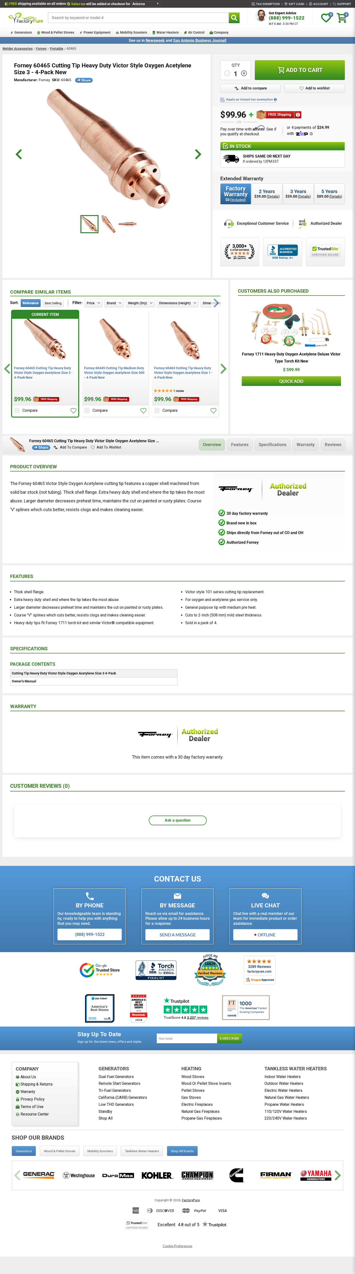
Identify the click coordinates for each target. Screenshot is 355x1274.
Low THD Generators (116, 1104)
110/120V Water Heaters (285, 1111)
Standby (105, 1111)
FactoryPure (191, 1200)
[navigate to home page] (26, 18)
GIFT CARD (296, 4)
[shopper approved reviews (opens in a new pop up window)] (239, 251)
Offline (266, 934)
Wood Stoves (192, 1076)
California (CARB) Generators (123, 1097)
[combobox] (138, 17)
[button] (73, 411)
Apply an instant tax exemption (249, 99)
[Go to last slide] (7, 368)
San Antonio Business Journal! (199, 40)
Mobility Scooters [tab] (100, 1151)
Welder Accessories (17, 49)
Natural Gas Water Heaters (286, 1097)
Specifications (272, 444)
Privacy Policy (33, 1099)
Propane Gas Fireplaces (201, 1118)
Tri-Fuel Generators (115, 1090)
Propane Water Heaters (284, 1104)
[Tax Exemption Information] (275, 99)
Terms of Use (32, 1106)
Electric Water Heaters (283, 1090)
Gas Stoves (191, 1097)
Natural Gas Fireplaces (200, 1111)
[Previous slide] (18, 1175)
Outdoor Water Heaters (283, 1083)
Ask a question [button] (178, 820)
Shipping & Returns (37, 1084)
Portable (56, 49)
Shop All (106, 1118)
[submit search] (234, 17)
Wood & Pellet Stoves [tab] (59, 1151)
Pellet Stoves (193, 1090)
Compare (30, 410)
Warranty (306, 444)
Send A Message (178, 934)
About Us (28, 1077)
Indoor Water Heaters (282, 1076)
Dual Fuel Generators (116, 1076)
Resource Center (35, 1114)
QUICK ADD (291, 381)
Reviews (333, 444)
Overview (212, 444)
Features (239, 444)
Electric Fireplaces (197, 1104)
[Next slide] (222, 368)
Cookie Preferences (177, 1246)
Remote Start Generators (119, 1083)
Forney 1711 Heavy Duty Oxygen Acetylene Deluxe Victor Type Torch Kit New (291, 357)
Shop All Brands (182, 1151)
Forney (41, 49)
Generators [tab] (24, 1151)
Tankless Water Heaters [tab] (142, 1151)
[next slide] (197, 154)
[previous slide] (19, 154)
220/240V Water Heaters (285, 1118)
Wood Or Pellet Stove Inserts (206, 1083)
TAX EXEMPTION (268, 4)
